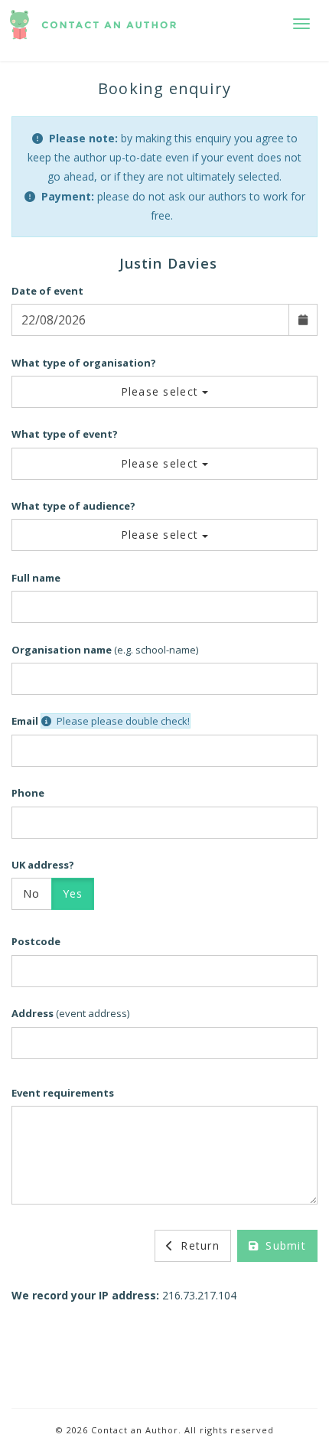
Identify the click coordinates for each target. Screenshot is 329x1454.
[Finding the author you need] (93, 30)
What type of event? (64, 434)
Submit (284, 1245)
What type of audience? (73, 506)
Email (24, 721)
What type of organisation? (83, 363)
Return (198, 1245)
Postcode (35, 941)
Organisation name (61, 650)
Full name (35, 578)
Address (32, 1013)
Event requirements (62, 1093)
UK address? (42, 865)
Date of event (47, 291)
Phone (27, 793)
